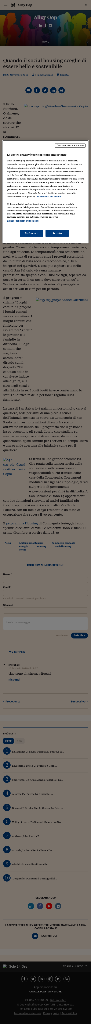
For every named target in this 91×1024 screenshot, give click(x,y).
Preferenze (31, 233)
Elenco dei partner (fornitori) (23, 220)
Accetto (57, 233)
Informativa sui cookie (49, 196)
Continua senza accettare (70, 145)
